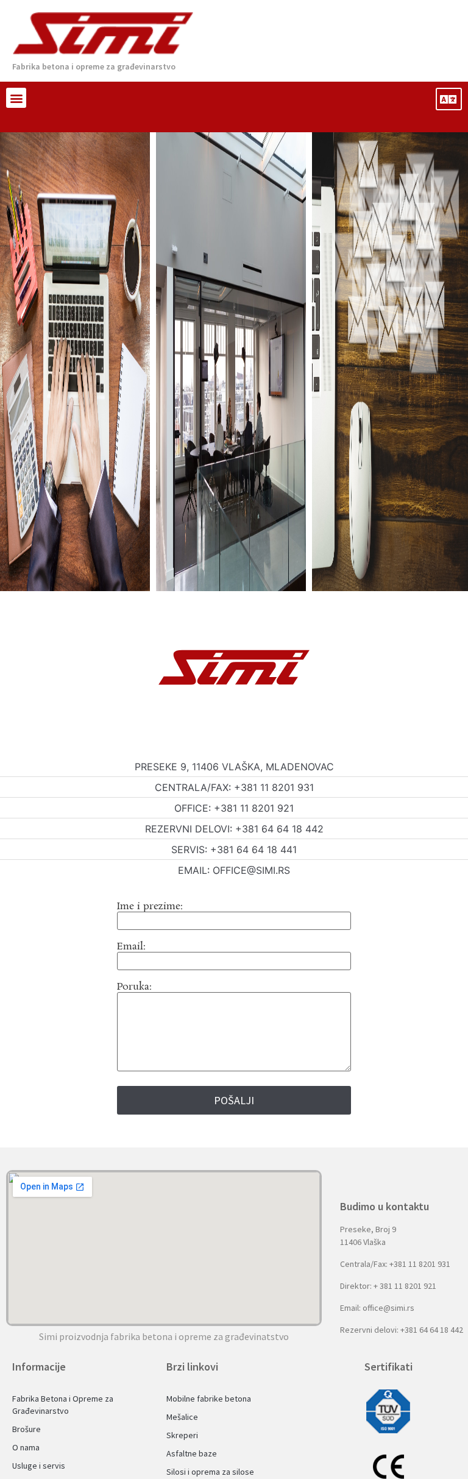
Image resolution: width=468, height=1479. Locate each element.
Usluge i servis (38, 1465)
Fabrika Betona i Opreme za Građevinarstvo (62, 1404)
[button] (16, 98)
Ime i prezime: (150, 907)
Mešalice (182, 1416)
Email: (131, 948)
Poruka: (134, 988)
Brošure (26, 1429)
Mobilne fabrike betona (208, 1398)
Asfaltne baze (191, 1453)
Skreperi (182, 1435)
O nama (26, 1447)
